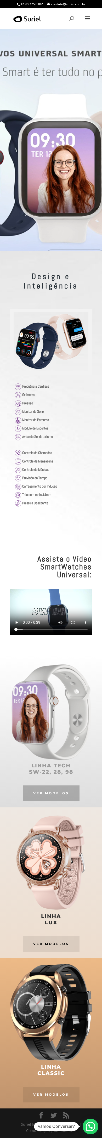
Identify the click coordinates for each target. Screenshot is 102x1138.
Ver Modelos (51, 793)
